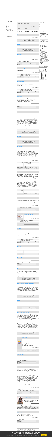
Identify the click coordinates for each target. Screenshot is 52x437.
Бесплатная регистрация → (43, 79)
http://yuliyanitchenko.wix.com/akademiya (28, 390)
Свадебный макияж (43, 52)
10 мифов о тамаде (43, 58)
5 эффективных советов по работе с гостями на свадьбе (44, 61)
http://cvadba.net (26, 222)
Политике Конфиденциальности (32, 433)
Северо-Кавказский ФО (44, 39)
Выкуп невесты (8, 25)
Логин (41, 23)
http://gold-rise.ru (26, 166)
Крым (41, 42)
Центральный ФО (43, 33)
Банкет (26, 28)
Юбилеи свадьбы (9, 29)
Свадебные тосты (9, 23)
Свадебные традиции (9, 26)
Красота (19, 26)
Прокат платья (42, 51)
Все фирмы (33, 26)
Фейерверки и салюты (44, 50)
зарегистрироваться (24, 430)
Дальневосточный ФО (44, 41)
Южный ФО (42, 35)
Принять (44, 435)
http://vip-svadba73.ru (25, 360)
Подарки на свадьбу (9, 30)
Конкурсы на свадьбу (9, 24)
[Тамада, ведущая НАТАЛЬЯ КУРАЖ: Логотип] (20, 400)
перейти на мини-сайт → (35, 37)
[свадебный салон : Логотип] (20, 216)
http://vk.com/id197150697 (28, 406)
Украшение (26, 26)
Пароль (41, 25)
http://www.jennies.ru (25, 129)
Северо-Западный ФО (44, 34)
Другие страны (42, 45)
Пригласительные (43, 49)
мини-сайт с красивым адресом (43, 67)
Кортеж (19, 28)
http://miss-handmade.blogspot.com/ (26, 207)
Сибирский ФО (42, 40)
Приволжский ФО (43, 36)
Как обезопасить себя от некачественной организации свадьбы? (44, 56)
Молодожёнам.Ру (7, 10)
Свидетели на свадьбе (44, 59)
